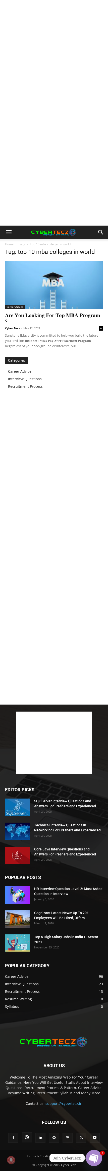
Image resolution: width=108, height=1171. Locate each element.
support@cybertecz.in (63, 1103)
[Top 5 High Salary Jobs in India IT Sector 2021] (17, 943)
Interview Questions (25, 378)
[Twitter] (81, 1138)
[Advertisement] (54, 56)
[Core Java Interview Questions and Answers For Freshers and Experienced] (17, 855)
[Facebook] (13, 1138)
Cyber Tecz (12, 328)
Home (9, 244)
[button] (9, 232)
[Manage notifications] (11, 1160)
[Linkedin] (40, 1138)
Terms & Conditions (41, 1156)
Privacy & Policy (70, 1156)
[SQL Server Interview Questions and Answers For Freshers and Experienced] (17, 807)
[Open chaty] (94, 1158)
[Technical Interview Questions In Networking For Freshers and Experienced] (17, 831)
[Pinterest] (68, 1138)
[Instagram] (27, 1137)
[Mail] (54, 1138)
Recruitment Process (25, 386)
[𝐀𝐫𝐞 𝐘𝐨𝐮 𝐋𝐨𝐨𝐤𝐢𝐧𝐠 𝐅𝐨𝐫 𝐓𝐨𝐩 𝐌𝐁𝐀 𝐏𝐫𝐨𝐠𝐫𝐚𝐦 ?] (54, 285)
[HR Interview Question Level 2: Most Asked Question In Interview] (17, 895)
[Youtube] (95, 1138)
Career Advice (15, 307)
